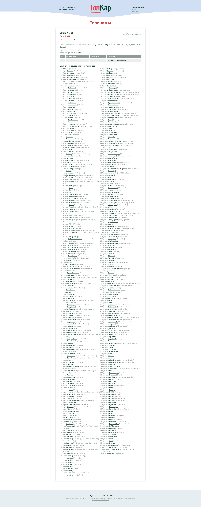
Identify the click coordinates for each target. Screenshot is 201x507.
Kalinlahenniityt (113, 173)
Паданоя (69, 449)
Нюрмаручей (111, 86)
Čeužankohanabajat (113, 98)
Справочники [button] (62, 9)
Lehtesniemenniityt (114, 211)
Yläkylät (71, 224)
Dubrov (110, 128)
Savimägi (69, 171)
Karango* (69, 417)
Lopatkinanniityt (113, 222)
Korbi (111, 400)
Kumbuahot (111, 194)
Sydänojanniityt (113, 307)
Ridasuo (70, 122)
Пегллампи (70, 375)
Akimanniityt (112, 107)
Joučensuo (71, 88)
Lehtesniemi (70, 285)
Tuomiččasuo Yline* (74, 126)
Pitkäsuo (70, 118)
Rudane (71, 205)
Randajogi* (69, 430)
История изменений (136, 34)
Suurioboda (111, 305)
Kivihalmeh (111, 181)
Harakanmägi (70, 143)
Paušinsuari (71, 383)
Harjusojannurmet (113, 145)
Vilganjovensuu (112, 447)
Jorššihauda (112, 164)
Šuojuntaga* (112, 339)
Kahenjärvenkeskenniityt (116, 169)
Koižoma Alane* (113, 188)
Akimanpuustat (113, 111)
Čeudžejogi (69, 436)
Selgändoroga (72, 251)
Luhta (111, 413)
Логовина (111, 347)
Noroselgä (70, 326)
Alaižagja (72, 181)
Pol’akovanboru (114, 426)
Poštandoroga (72, 249)
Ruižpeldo (111, 281)
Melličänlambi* (71, 320)
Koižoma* (111, 190)
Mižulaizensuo (72, 105)
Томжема (111, 354)
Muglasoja (110, 75)
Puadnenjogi (70, 426)
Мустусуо (71, 132)
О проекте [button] (60, 7)
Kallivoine (69, 154)
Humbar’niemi (70, 279)
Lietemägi (69, 162)
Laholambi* (70, 313)
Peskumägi (69, 169)
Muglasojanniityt (113, 243)
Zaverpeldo (111, 328)
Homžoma (112, 381)
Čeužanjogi (69, 439)
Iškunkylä (72, 190)
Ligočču (111, 411)
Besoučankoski (71, 392)
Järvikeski (70, 71)
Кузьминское (74, 411)
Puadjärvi (72, 203)
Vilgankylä (72, 209)
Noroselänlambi (72, 328)
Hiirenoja (70, 462)
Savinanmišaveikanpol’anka (116, 290)
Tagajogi (69, 432)
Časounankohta (72, 275)
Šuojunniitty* (112, 337)
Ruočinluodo (70, 264)
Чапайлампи (71, 379)
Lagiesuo (71, 98)
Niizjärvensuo (72, 113)
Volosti (71, 215)
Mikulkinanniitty (113, 241)
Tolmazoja (110, 83)
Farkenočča (71, 271)
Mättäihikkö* (112, 247)
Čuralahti (72, 228)
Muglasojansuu (71, 79)
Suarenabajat (111, 96)
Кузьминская (73, 232)
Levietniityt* (113, 409)
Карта (71, 9)
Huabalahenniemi (71, 277)
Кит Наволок (70, 296)
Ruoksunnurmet (113, 283)
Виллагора (112, 88)
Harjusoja (70, 458)
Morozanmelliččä (75, 268)
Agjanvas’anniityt (113, 103)
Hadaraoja (71, 86)
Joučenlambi (71, 309)
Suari (69, 388)
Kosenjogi (69, 419)
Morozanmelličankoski (74, 400)
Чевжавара (70, 179)
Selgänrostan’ (72, 254)
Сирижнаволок (113, 351)
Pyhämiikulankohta (73, 273)
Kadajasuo (71, 90)
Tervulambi (70, 345)
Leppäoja (70, 475)
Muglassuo (71, 107)
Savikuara (111, 288)
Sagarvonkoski (71, 402)
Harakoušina (113, 377)
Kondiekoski (70, 396)
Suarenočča (71, 385)
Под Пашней (112, 349)
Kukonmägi (69, 158)
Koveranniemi (70, 283)
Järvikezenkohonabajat (114, 92)
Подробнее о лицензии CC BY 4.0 (100, 500)
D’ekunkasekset (113, 132)
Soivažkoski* (71, 405)
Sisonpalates (112, 298)
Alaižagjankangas (115, 366)
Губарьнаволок (71, 294)
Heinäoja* (70, 460)
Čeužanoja (69, 443)
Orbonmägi (72, 198)
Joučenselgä (70, 152)
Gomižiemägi (70, 141)
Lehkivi (110, 207)
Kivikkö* (111, 392)
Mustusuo (71, 109)
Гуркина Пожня (113, 343)
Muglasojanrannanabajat (114, 94)
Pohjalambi (70, 330)
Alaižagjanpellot (113, 118)
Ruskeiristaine (113, 432)
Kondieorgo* (113, 398)
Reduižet (111, 273)
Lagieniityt (111, 198)
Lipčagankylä (73, 194)
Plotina (71, 390)
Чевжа (68, 453)
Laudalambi (70, 315)
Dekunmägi (69, 137)
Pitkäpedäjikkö (114, 424)
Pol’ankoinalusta (72, 332)
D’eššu (71, 188)
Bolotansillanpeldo (114, 124)
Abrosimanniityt (113, 101)
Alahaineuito (72, 415)
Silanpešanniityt (113, 296)
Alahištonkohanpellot (114, 113)
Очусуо (70, 135)
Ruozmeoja (110, 79)
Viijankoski (70, 407)
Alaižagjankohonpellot (115, 115)
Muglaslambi (71, 322)
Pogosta (71, 200)
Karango (112, 390)
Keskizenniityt (112, 179)
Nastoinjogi (69, 422)
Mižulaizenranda (72, 77)
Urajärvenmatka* (113, 320)
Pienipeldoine (112, 254)
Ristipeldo (111, 277)
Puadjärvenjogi (70, 424)
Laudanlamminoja (72, 473)
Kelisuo (70, 92)
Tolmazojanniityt (113, 317)
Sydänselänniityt (113, 309)
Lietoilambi (70, 317)
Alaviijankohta (113, 368)
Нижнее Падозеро (73, 366)
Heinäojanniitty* (113, 149)
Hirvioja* (69, 464)
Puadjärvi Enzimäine (73, 334)
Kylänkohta (112, 405)
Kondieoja (70, 468)
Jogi (70, 192)
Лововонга (111, 345)
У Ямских (111, 356)
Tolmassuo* (72, 124)
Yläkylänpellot (112, 326)
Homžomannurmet (114, 154)
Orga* (111, 417)
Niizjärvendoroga (73, 245)
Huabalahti (70, 258)
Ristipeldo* (111, 279)
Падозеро (70, 371)
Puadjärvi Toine (72, 339)
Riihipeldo (111, 275)
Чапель (69, 381)
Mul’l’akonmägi (70, 164)
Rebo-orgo (112, 428)
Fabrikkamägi (70, 139)
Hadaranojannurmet (114, 141)
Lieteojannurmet (113, 215)
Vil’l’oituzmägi (70, 173)
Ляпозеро (70, 364)
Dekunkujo (71, 413)
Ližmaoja (110, 71)
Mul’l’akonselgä (71, 166)
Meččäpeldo (112, 239)
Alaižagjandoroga (73, 237)
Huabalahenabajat (112, 90)
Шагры (110, 358)
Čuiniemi (71, 226)
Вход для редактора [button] (134, 10)
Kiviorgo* (111, 183)
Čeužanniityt (112, 332)
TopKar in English (138, 7)
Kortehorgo (71, 96)
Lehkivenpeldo (112, 205)
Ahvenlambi (70, 298)
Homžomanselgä (71, 145)
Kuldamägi (69, 160)
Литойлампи (71, 362)
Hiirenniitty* (113, 379)
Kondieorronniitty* (113, 192)
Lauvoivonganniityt (114, 200)
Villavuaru (66, 69)
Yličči (70, 217)
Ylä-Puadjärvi (71, 349)
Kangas (111, 388)
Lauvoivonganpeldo (114, 203)
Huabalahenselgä (71, 147)
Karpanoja (70, 466)
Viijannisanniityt (113, 322)
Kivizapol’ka (111, 186)
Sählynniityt (111, 311)
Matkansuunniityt (113, 234)
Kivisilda (112, 394)
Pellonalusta (113, 422)
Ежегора (112, 443)
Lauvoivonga (115, 449)
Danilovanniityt (112, 126)
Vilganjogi (69, 434)
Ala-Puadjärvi (71, 300)
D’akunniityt (111, 130)
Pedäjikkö (112, 419)
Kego (109, 177)
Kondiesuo (71, 94)
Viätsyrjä (71, 211)
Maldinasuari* (112, 226)
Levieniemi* (69, 288)
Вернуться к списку (127, 34)
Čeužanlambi (71, 356)
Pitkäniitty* (111, 258)
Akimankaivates (113, 105)
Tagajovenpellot (113, 313)
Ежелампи (70, 360)
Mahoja (109, 73)
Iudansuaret (112, 160)
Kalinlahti (70, 260)
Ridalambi (70, 343)
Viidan (71, 207)
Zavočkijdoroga (72, 256)
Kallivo (111, 385)
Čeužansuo (71, 130)
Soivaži (111, 439)
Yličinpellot (111, 324)
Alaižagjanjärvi (71, 305)
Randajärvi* (70, 341)
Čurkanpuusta (112, 334)
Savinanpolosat (113, 294)
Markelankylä (73, 196)
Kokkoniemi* (70, 281)
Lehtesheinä (112, 209)
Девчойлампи (71, 358)
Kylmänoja (70, 470)
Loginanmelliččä (75, 266)
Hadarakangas (114, 373)
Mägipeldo (111, 245)
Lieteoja (69, 398)
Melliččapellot (112, 237)
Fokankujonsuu (112, 135)
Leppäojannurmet (113, 213)
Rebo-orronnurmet (114, 268)
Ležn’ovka (71, 243)
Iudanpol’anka (112, 158)
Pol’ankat (111, 260)
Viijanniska (70, 409)
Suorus (110, 303)
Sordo (110, 300)
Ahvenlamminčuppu (115, 362)
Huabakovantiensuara (75, 239)
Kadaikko (112, 383)
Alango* (110, 120)
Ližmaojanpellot (113, 220)
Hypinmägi (69, 149)
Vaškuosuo (71, 128)
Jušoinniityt (111, 166)
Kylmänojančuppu (113, 196)
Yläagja (71, 220)
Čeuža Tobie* (112, 330)
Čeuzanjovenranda (73, 81)
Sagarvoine (112, 434)
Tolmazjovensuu (112, 445)
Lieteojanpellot (112, 217)
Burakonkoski (71, 394)
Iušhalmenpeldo (113, 162)
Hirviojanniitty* (112, 152)
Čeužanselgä (70, 177)
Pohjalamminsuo (73, 120)
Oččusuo (70, 115)
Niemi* (110, 251)
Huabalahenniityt (113, 156)
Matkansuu (70, 75)
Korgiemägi (69, 156)
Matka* (110, 232)
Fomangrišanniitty (113, 139)
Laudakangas (113, 407)
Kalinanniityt (112, 171)
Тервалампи (71, 377)
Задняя (68, 445)
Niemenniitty (112, 249)
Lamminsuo (71, 101)
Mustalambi (71, 324)
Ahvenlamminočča (115, 360)
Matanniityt (111, 230)
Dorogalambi (71, 307)
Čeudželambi (71, 354)
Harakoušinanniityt (114, 143)
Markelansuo (72, 103)
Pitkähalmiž (111, 256)
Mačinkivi (71, 262)
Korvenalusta (71, 73)
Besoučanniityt (113, 122)
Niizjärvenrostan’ (73, 247)
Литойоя (69, 447)
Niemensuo (71, 111)
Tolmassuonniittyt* (114, 315)
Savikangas (113, 436)
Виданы (71, 230)
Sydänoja (110, 81)
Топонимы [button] (70, 7)
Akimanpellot (112, 109)
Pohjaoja (110, 77)
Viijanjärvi (70, 347)
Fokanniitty (111, 137)
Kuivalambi (70, 311)
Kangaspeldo (112, 175)
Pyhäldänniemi (70, 290)
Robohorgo (112, 430)
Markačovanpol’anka (114, 228)
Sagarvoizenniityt (113, 285)
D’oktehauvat (110, 453)
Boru (70, 186)
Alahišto (112, 364)
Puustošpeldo (112, 266)
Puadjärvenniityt (113, 262)
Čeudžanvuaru (70, 175)
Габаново (111, 341)
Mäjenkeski (113, 415)
